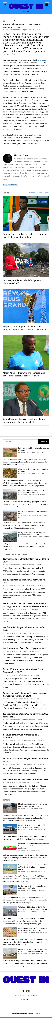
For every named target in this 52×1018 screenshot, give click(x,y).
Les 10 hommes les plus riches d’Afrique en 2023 (24, 581)
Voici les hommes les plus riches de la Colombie (21, 736)
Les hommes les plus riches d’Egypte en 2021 (25, 648)
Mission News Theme (19, 1014)
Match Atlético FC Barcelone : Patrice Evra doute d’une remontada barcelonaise (24, 374)
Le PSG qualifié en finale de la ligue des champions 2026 (22, 282)
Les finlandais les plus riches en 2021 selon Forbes (24, 629)
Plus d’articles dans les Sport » (39, 193)
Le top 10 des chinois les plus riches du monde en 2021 (25, 760)
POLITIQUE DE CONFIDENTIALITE (26, 995)
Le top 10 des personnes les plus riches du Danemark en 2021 (23, 670)
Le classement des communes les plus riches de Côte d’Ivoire (32, 887)
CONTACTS (26, 999)
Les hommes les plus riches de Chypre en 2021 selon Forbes (25, 715)
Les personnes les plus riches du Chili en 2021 (25, 779)
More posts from (10, 184)
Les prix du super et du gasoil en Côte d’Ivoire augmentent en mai (32, 826)
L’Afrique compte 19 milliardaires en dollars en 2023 (26, 560)
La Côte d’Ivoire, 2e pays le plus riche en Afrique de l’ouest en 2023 (33, 491)
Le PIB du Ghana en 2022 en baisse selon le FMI (33, 512)
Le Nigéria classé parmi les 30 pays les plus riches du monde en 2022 (32, 533)
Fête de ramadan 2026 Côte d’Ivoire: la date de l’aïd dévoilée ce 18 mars (32, 929)
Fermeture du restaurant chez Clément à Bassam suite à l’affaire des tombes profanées (33, 846)
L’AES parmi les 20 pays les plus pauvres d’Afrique (33, 449)
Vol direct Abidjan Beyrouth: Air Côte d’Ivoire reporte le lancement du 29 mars (33, 908)
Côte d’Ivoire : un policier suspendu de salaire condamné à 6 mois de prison (32, 950)
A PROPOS (26, 991)
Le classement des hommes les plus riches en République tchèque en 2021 (25, 694)
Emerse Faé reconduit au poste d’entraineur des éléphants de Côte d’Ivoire (24, 235)
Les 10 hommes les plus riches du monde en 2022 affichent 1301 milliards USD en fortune (25, 605)
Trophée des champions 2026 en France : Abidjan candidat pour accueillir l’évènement (25, 328)
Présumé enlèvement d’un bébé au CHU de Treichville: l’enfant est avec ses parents (33, 867)
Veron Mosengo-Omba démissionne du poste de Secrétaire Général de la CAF (25, 420)
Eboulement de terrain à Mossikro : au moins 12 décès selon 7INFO (32, 805)
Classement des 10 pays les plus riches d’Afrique (33, 470)
